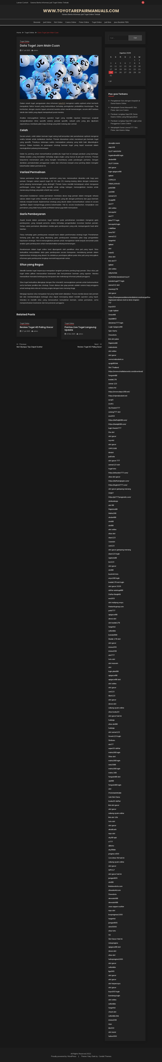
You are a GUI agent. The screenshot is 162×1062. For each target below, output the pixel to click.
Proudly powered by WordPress (64, 1056)
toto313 (62, 103)
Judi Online (47, 22)
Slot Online (58, 22)
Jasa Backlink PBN (121, 22)
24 (111, 72)
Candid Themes (105, 1056)
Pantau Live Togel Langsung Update (80, 328)
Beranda (37, 22)
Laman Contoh (22, 2)
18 (116, 69)
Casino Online (70, 22)
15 (135, 66)
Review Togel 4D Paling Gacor (36, 327)
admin (35, 50)
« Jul (109, 81)
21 (130, 69)
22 (135, 69)
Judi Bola (107, 22)
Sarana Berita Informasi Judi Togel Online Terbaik (49, 2)
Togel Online (97, 22)
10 (111, 66)
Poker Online (84, 22)
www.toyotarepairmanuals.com (81, 11)
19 (120, 69)
